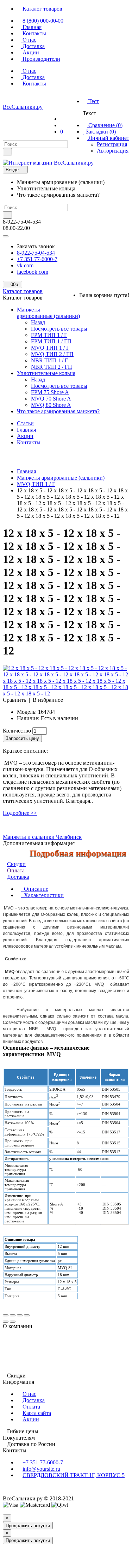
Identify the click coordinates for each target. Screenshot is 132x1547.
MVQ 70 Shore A (51, 399)
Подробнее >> (20, 813)
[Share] (12, 1315)
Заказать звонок (36, 246)
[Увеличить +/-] (27, 1315)
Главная (26, 430)
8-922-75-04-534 (36, 253)
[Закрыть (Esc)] (5, 1315)
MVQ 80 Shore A (51, 405)
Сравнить (14, 700)
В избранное (48, 700)
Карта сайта (37, 1413)
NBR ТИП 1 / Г (49, 360)
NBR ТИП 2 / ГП (51, 367)
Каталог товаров (23, 291)
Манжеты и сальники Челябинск (42, 837)
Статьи (25, 423)
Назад (38, 322)
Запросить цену (22, 738)
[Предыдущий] (5, 1322)
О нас (29, 1394)
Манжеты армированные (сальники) (48, 313)
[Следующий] (12, 1322)
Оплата (16, 870)
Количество (17, 731)
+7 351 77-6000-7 (37, 259)
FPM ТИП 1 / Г (49, 335)
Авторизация (112, 151)
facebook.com (32, 272)
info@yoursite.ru (41, 1469)
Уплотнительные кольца (46, 373)
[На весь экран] (20, 1315)
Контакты (28, 442)
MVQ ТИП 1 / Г (50, 348)
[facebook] (21, 98)
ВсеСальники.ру (23, 107)
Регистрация (112, 144)
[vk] (8, 98)
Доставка (34, 1400)
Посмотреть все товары (59, 329)
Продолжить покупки (28, 1525)
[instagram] (33, 98)
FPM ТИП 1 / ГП (51, 341)
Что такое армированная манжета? (58, 411)
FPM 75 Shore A (50, 392)
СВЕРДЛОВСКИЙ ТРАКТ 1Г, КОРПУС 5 (74, 1475)
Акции (25, 436)
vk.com (25, 265)
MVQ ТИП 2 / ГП (52, 354)
